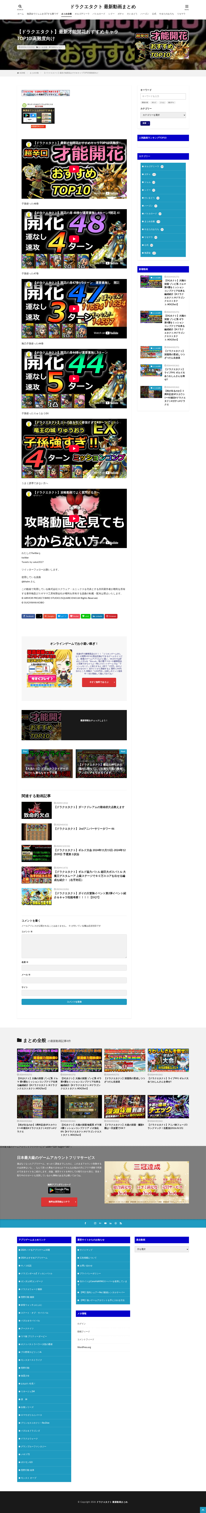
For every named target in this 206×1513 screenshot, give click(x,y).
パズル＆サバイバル (30, 1321)
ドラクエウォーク (29, 1439)
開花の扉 (145, 102)
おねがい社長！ (28, 1384)
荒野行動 (25, 1368)
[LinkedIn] (97, 616)
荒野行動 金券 (27, 1470)
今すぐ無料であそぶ (99, 682)
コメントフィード (85, 1339)
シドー (111, 14)
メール (26, 975)
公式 (154, 14)
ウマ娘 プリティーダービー (34, 1336)
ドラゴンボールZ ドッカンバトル (36, 1274)
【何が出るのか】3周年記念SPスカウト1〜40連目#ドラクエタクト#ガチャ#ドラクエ (175, 398)
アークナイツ (27, 1329)
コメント (27, 932)
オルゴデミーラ (82, 14)
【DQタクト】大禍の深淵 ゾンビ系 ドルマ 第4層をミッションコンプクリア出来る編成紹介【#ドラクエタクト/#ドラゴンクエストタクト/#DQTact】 (175, 292)
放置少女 (25, 1376)
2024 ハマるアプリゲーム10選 (35, 1250)
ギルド (154, 102)
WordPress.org (84, 1347)
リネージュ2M (28, 1392)
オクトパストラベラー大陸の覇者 (37, 1344)
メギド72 (25, 1454)
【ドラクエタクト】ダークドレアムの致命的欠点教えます (89, 807)
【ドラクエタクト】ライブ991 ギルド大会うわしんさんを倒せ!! (174, 374)
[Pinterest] (111, 616)
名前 (25, 962)
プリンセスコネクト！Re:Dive (35, 1423)
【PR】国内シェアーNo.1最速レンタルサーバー (102, 1292)
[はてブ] (62, 616)
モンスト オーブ (28, 1478)
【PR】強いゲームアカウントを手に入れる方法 (102, 1300)
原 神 (24, 1399)
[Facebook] (28, 616)
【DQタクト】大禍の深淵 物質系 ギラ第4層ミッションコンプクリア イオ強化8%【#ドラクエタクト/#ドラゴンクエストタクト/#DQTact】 (81, 1130)
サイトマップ (86, 1250)
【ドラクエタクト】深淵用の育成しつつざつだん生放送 (174, 354)
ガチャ (121, 14)
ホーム (20, 14)
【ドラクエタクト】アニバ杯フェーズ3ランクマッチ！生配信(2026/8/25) (167, 1126)
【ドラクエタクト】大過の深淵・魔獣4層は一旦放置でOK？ (124, 1126)
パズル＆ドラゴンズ (30, 1431)
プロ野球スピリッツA (31, 1352)
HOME (22, 73)
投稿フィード (83, 1332)
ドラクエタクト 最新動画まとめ (103, 7)
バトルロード (99, 14)
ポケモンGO (27, 1462)
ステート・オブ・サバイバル (34, 1313)
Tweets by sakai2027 (33, 562)
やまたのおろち (166, 14)
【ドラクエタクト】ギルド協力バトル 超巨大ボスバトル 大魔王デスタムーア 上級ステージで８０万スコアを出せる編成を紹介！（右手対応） (90, 876)
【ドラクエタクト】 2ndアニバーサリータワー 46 (84, 828)
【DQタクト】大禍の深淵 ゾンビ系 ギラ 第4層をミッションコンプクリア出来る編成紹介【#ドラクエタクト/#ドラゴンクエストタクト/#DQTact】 (175, 328)
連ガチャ (171, 102)
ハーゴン (145, 14)
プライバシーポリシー (90, 1274)
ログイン (81, 1324)
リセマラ (181, 14)
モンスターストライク (31, 1360)
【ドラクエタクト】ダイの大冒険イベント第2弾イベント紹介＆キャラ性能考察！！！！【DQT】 (90, 895)
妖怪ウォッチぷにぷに (31, 1305)
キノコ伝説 (26, 1266)
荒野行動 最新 (27, 1297)
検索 (144, 123)
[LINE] (85, 616)
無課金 (150, 253)
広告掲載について (88, 1258)
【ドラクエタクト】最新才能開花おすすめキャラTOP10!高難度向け (70, 73)
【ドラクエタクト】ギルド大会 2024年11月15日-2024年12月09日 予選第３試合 (90, 852)
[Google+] (49, 616)
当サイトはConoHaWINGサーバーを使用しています (102, 1283)
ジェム (162, 102)
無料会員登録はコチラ (59, 1202)
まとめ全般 (66, 14)
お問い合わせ (86, 1266)
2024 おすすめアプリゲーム (34, 1258)
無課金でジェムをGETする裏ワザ (42, 14)
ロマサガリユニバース (31, 1415)
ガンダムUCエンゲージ (32, 1281)
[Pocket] (74, 616)
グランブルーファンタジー (33, 1447)
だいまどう (132, 14)
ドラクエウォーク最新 (31, 1289)
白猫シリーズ (27, 1407)
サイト (25, 987)
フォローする (94, 725)
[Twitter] (39, 616)
